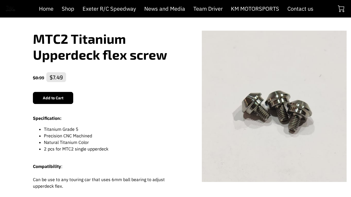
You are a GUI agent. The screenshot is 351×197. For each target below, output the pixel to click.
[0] (341, 8)
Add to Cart (53, 97)
